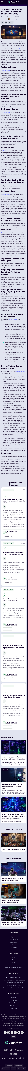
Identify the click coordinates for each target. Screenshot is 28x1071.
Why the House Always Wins (13, 977)
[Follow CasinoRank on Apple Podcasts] (22, 1032)
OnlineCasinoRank (17, 48)
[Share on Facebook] (6, 22)
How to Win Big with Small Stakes (14, 982)
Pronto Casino (14, 939)
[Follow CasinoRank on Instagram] (8, 1032)
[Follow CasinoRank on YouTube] (15, 1032)
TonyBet (14, 945)
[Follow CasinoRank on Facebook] (5, 1032)
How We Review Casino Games (13, 967)
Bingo (13, 957)
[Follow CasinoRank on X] (12, 1032)
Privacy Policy (13, 1008)
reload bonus (5, 150)
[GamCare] (19, 1050)
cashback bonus (6, 194)
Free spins (3, 232)
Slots (13, 965)
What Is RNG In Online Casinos (13, 985)
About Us (13, 998)
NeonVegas (14, 947)
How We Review (13, 1003)
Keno (13, 960)
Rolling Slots (13, 942)
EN (13, 1036)
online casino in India (20, 371)
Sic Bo (13, 962)
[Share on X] (2, 22)
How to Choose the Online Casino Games (14, 980)
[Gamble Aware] (11, 1058)
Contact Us (14, 1000)
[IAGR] (6, 1050)
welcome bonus (6, 70)
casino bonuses (13, 319)
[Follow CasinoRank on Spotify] (18, 1032)
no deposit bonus (6, 112)
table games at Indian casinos (12, 327)
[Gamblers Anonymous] (11, 1050)
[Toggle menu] (2, 1)
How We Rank (14, 1005)
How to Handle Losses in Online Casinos (14, 988)
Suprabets (14, 937)
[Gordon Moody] (13, 1054)
